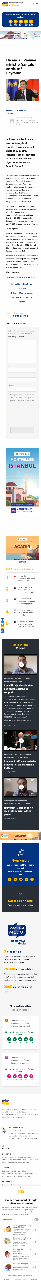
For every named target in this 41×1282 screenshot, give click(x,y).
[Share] (2, 631)
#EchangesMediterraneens (21, 293)
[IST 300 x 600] (22, 481)
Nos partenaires (16, 1128)
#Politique (27, 297)
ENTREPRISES (7, 1182)
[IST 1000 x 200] (20, 35)
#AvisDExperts (10, 757)
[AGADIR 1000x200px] (20, 836)
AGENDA (5, 1168)
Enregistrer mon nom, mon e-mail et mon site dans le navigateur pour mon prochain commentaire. (22, 397)
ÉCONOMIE (6, 1154)
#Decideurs (11, 113)
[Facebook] (2, 620)
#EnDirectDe (16, 297)
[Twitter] (2, 624)
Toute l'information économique (19, 4)
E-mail (10, 376)
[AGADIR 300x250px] (22, 549)
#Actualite (10, 111)
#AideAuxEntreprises (24, 678)
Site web (11, 385)
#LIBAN (22, 302)
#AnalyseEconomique (13, 681)
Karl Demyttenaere (24, 118)
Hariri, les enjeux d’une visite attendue (20, 277)
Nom (10, 366)
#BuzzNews (22, 111)
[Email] (2, 627)
